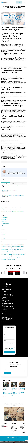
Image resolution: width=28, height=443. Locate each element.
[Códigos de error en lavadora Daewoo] (3, 190)
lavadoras (3, 251)
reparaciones (22, 254)
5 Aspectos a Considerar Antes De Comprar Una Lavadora (14, 195)
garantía (6, 249)
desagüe (22, 246)
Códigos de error (4, 221)
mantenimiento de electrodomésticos (7, 252)
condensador (4, 246)
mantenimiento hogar (17, 252)
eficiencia (3, 247)
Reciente (14, 183)
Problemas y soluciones (5, 232)
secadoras (13, 257)
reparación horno (4, 257)
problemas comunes (16, 254)
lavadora (21, 249)
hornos (3, 227)
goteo (10, 249)
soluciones (13, 259)
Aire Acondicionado (5, 217)
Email (5, 369)
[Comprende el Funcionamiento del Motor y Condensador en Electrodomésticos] (22, 384)
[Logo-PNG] (4, 1)
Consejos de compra (5, 223)
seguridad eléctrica (19, 257)
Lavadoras (3, 229)
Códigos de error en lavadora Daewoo (10, 190)
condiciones (14, 246)
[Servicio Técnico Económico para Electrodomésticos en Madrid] (6, 384)
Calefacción (4, 219)
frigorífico (3, 249)
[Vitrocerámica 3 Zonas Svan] (11, 273)
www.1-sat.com (4, 175)
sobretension (9, 259)
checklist (22, 244)
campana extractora (17, 244)
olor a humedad (4, 254)
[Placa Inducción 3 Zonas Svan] (17, 273)
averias (12, 244)
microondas (23, 252)
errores (13, 247)
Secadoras (3, 234)
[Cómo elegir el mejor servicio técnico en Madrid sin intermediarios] (14, 384)
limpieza (11, 251)
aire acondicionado (7, 244)
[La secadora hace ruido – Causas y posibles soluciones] (3, 186)
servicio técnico (4, 259)
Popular (5, 183)
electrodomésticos (8, 247)
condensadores (9, 246)
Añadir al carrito (3, 273)
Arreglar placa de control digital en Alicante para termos (11, 209)
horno (15, 249)
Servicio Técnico (4, 238)
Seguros (3, 236)
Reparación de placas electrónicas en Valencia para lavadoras (12, 205)
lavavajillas (7, 251)
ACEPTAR (14, 442)
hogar (12, 249)
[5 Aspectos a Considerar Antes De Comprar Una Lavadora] (3, 195)
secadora (9, 257)
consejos (18, 246)
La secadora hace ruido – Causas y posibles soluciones (13, 185)
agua (2, 244)
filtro (16, 247)
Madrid (14, 251)
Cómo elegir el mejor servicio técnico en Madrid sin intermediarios (14, 391)
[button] (1, 273)
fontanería (24, 247)
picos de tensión (9, 254)
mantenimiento (18, 251)
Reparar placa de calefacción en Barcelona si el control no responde (13, 211)
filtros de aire (20, 247)
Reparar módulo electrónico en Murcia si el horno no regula (11, 207)
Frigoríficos (3, 225)
